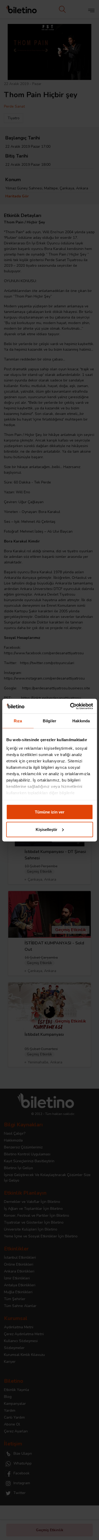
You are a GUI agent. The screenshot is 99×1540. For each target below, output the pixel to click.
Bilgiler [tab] (49, 721)
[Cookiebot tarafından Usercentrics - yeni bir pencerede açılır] (70, 706)
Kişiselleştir (46, 829)
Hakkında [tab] (81, 721)
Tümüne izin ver (49, 812)
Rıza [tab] (18, 721)
